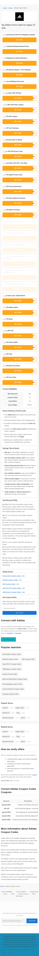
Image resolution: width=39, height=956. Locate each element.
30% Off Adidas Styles (10, 307)
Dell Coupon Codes (10, 584)
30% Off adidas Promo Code (12, 175)
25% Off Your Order (9, 377)
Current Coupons (23, 894)
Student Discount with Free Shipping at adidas (18, 34)
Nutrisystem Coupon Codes (13, 576)
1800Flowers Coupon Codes (13, 592)
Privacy (4, 953)
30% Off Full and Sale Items (12, 186)
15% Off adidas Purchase (11, 210)
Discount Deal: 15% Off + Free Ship (14, 163)
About (3, 949)
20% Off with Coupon (9, 116)
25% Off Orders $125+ (10, 342)
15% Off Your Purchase (10, 128)
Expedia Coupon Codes (12, 580)
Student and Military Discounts (13, 81)
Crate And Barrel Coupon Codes (13, 689)
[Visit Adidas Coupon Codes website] (19, 16)
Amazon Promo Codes (9, 674)
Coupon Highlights (6, 892)
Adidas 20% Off (7, 330)
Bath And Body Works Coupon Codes (14, 679)
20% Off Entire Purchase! (11, 365)
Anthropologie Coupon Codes (12, 684)
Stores (10, 8)
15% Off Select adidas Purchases (14, 198)
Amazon (5, 708)
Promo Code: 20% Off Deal (11, 93)
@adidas (10, 633)
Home (5, 8)
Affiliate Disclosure (23, 949)
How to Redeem (21, 892)
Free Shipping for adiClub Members (14, 58)
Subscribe (32, 921)
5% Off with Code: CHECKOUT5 (13, 295)
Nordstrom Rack (7, 718)
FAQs (12, 894)
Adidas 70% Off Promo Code (12, 151)
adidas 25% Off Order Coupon (13, 105)
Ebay (18, 713)
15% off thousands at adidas (12, 140)
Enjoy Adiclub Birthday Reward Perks (15, 46)
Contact (10, 953)
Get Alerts (19, 613)
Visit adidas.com (8, 639)
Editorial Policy (12, 949)
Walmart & (6, 713)
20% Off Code (7, 354)
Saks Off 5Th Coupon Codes (13, 588)
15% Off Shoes (7, 319)
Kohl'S (23, 718)
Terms (33, 949)
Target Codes (20, 708)
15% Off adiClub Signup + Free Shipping (16, 70)
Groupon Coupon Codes (10, 694)
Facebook (18, 633)
